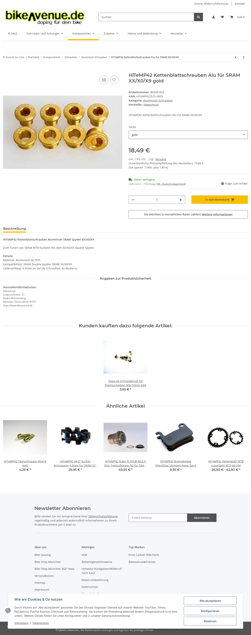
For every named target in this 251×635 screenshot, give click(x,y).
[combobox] (188, 135)
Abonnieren (202, 518)
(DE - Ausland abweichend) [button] (171, 184)
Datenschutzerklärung (103, 516)
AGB (84, 555)
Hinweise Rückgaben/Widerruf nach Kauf (102, 571)
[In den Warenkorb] (6, 70)
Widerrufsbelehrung (95, 580)
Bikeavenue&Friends (142, 562)
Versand (160, 159)
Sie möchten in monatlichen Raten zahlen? (188, 214)
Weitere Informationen (217, 214)
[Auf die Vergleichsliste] (104, 80)
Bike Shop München (48, 562)
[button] (213, 17)
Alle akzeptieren (210, 600)
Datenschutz (41, 623)
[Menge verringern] (133, 200)
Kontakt (240, 3)
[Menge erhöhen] (180, 200)
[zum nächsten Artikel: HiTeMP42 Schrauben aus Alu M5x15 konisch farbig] (244, 57)
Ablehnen (210, 621)
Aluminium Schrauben (158, 100)
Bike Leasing (43, 555)
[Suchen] (198, 17)
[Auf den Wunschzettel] (114, 80)
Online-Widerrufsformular (211, 3)
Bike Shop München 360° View (54, 569)
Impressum (21, 623)
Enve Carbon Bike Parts (144, 555)
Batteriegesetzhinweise (97, 562)
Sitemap (40, 583)
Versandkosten (44, 576)
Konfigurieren (210, 611)
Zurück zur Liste (15, 57)
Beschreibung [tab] (14, 229)
